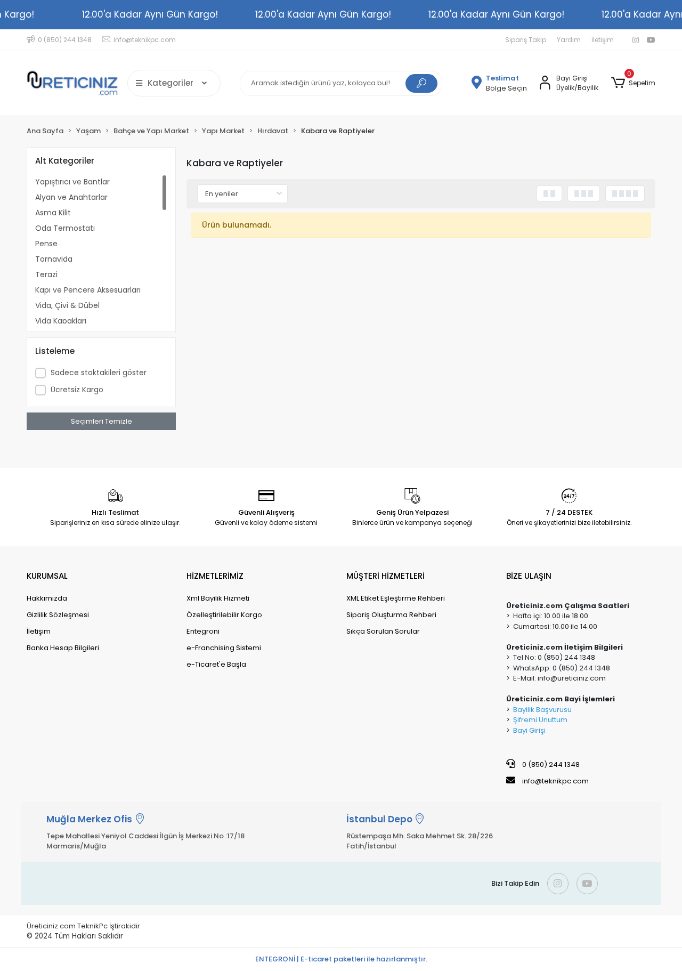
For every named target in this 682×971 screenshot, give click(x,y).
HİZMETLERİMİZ (214, 575)
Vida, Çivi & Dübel (67, 305)
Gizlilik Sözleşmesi (58, 615)
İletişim (602, 39)
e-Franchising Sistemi (223, 648)
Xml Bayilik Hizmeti (217, 598)
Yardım (569, 39)
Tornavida (53, 259)
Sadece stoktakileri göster (99, 372)
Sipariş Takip (525, 39)
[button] (633, 83)
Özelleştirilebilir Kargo (224, 615)
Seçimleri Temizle (101, 421)
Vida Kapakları (60, 320)
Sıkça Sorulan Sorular (383, 631)
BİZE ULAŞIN (528, 575)
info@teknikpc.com (555, 781)
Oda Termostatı (65, 228)
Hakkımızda (47, 598)
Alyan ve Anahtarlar (71, 197)
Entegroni (203, 631)
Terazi (46, 274)
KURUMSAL (47, 575)
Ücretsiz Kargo (77, 389)
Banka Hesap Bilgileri (63, 648)
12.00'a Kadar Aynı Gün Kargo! (150, 14)
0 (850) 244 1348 (550, 764)
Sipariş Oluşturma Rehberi (391, 615)
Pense (46, 243)
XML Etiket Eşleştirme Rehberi (395, 598)
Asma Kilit (53, 212)
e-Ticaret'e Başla (216, 664)
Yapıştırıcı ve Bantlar (72, 181)
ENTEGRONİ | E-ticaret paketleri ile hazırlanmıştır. (341, 959)
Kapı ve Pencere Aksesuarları (88, 290)
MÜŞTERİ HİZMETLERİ (385, 575)
